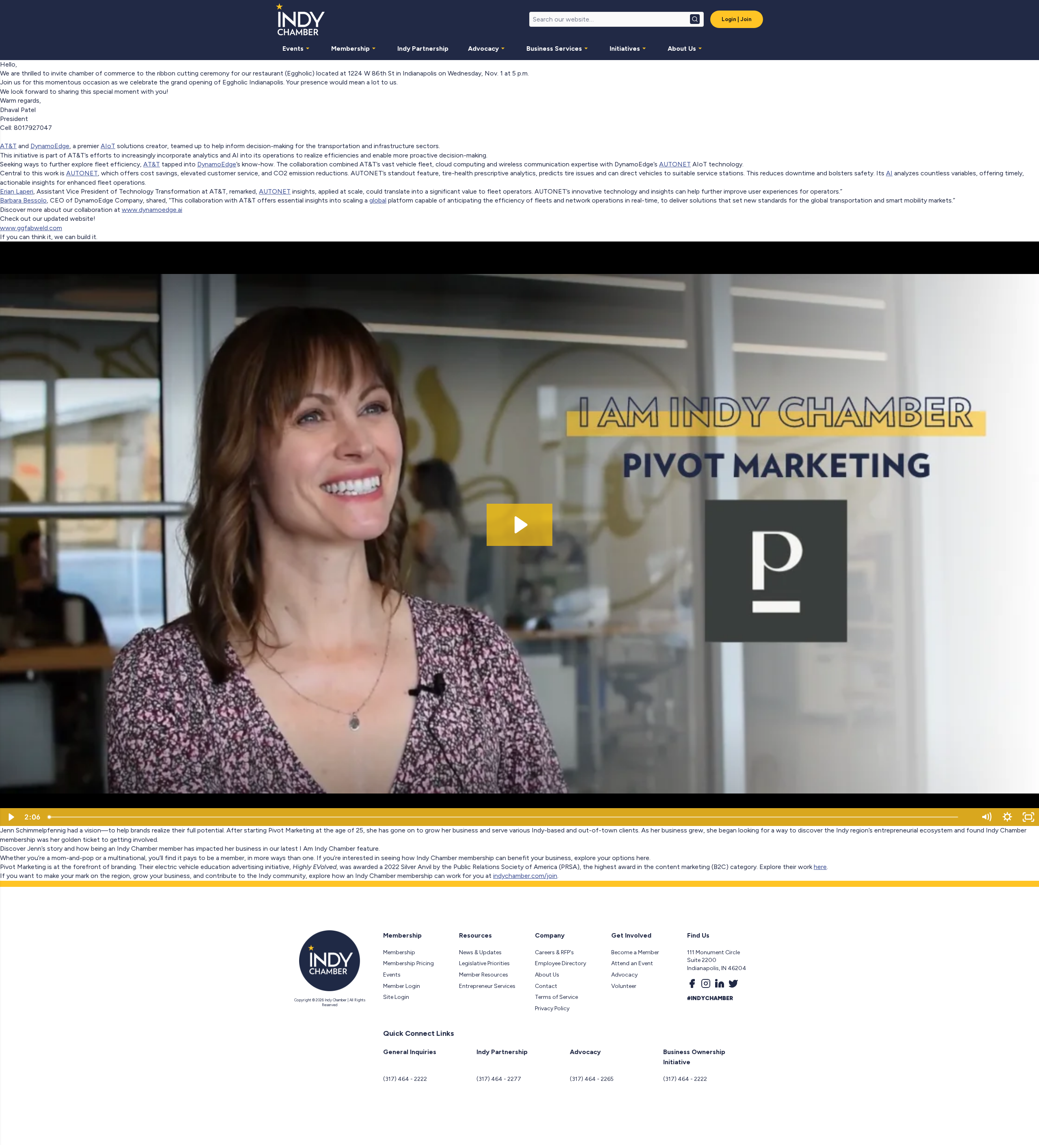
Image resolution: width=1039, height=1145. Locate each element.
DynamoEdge (49, 146)
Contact (546, 986)
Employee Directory (560, 963)
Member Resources (483, 974)
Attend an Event (632, 963)
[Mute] (986, 817)
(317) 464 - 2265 (592, 1079)
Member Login (401, 986)
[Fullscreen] (1028, 817)
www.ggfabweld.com (31, 228)
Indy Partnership (422, 48)
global (377, 200)
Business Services (554, 48)
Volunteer (623, 986)
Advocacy (483, 48)
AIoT (108, 146)
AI (889, 173)
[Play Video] (10, 817)
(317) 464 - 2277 (498, 1079)
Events (293, 48)
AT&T (8, 146)
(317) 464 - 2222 (405, 1079)
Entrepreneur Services (487, 986)
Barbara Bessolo (23, 200)
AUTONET (675, 164)
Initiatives (625, 48)
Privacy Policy (552, 1008)
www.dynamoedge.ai (152, 209)
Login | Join (737, 19)
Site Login (396, 997)
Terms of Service (556, 997)
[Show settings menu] (1007, 817)
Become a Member (635, 952)
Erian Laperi (16, 191)
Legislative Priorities (484, 963)
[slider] (509, 817)
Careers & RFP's (554, 952)
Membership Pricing (408, 963)
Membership (350, 48)
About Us (682, 48)
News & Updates (480, 952)
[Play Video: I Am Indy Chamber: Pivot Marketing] (520, 525)
